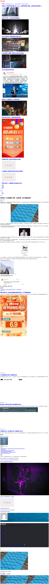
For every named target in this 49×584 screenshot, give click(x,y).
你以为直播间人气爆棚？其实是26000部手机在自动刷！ (13, 53)
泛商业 (3, 558)
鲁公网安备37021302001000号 (20, 572)
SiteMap (3, 563)
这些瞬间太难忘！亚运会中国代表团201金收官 (11, 159)
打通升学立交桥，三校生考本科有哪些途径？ (11, 18)
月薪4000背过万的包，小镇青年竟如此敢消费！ (11, 117)
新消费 (3, 220)
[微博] (0, 553)
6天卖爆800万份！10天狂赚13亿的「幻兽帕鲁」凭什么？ (11, 466)
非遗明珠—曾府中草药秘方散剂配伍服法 (6, 486)
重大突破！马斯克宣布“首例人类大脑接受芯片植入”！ (11, 439)
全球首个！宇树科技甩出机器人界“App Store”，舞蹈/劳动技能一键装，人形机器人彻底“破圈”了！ (22, 5)
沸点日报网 (8, 572)
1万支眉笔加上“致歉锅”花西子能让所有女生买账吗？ (12, 193)
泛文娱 (3, 222)
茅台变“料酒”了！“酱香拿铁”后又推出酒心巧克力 (12, 218)
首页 (2, 227)
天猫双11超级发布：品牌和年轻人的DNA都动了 (4, 535)
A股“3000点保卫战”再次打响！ (8, 69)
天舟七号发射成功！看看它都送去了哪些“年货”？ (12, 36)
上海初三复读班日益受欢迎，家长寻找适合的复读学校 (8, 487)
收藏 (5, 295)
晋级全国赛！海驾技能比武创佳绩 (5, 488)
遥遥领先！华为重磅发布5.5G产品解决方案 (10, 99)
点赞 (7, 295)
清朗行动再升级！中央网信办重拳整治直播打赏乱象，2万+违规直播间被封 (15, 327)
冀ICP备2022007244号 (13, 572)
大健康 (3, 221)
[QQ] (1, 553)
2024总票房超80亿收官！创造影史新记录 (8, 410)
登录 (1, 226)
